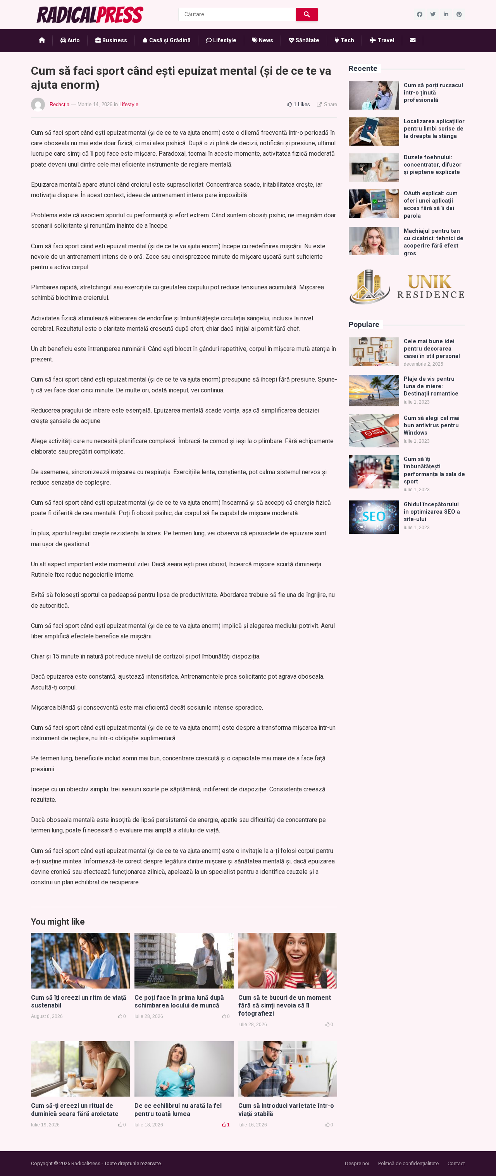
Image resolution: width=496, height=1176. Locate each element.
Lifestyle (224, 40)
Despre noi (357, 1163)
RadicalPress (85, 1163)
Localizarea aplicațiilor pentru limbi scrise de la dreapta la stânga (434, 129)
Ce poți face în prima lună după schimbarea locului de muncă (179, 1001)
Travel (385, 40)
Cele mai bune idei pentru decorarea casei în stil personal (432, 349)
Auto (73, 40)
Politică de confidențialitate (408, 1163)
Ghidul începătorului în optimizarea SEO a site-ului (432, 512)
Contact (456, 1163)
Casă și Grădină (169, 40)
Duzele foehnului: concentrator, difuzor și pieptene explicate (433, 165)
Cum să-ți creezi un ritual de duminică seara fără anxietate (75, 1110)
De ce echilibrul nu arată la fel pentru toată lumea (178, 1110)
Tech (346, 40)
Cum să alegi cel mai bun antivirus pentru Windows (432, 426)
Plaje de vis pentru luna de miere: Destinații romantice (431, 386)
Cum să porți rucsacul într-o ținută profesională (433, 93)
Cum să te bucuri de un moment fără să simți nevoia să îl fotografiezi (284, 1006)
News (265, 40)
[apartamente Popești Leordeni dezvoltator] (407, 303)
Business (114, 40)
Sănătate (306, 40)
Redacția (59, 104)
